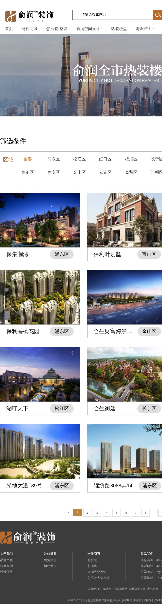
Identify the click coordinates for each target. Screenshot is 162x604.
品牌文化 (6, 560)
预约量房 (50, 566)
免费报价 (50, 560)
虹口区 (105, 159)
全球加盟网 (120, 588)
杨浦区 (131, 159)
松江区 (79, 159)
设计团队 (6, 572)
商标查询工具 (137, 588)
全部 (28, 159)
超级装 (92, 560)
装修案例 (6, 566)
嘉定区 (105, 172)
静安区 (53, 172)
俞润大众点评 (97, 572)
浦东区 (53, 159)
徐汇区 (28, 172)
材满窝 (92, 566)
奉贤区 (131, 172)
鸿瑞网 (107, 588)
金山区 (79, 172)
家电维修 (152, 588)
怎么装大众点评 (99, 577)
